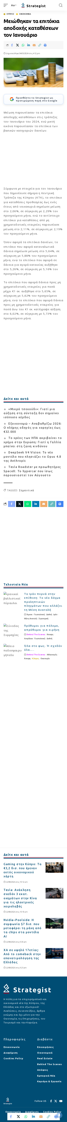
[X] (55, 1101)
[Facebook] (51, 1101)
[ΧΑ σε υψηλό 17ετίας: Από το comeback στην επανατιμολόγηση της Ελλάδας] (54, 953)
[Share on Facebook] (11, 45)
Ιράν (55, 614)
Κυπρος (10, 14)
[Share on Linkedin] (28, 45)
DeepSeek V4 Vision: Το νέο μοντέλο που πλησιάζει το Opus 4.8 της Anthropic (32, 456)
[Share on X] (17, 45)
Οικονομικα (25, 14)
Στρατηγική (43, 618)
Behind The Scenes (36, 634)
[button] (7, 5)
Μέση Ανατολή (30, 618)
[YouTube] (60, 1101)
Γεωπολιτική (39, 614)
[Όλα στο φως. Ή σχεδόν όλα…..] (12, 650)
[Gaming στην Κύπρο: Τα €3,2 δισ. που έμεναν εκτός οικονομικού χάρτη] (54, 867)
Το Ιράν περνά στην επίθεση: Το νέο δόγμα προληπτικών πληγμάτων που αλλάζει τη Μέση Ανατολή (43, 601)
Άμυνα (29, 614)
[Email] (34, 45)
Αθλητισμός (52, 654)
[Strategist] (34, 5)
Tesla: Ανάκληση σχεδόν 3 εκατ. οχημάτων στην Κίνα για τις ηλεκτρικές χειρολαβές (20, 898)
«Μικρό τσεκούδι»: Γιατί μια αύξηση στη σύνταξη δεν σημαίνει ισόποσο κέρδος (31, 413)
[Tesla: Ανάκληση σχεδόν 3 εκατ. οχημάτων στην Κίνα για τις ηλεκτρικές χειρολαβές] (54, 893)
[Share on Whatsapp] (23, 45)
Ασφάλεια (28, 638)
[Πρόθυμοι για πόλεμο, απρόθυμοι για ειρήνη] (12, 630)
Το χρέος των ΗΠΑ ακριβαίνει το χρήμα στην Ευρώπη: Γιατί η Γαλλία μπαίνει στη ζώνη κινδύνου (33, 442)
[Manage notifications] (59, 1115)
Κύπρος (35, 658)
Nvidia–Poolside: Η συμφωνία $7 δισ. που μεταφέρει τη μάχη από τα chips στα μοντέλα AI (23, 928)
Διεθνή (49, 614)
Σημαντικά (26, 490)
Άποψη (50, 634)
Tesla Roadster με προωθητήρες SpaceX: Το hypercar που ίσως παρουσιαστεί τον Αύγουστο (32, 471)
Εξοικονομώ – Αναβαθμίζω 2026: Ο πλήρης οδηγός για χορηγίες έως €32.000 (33, 427)
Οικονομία (45, 658)
